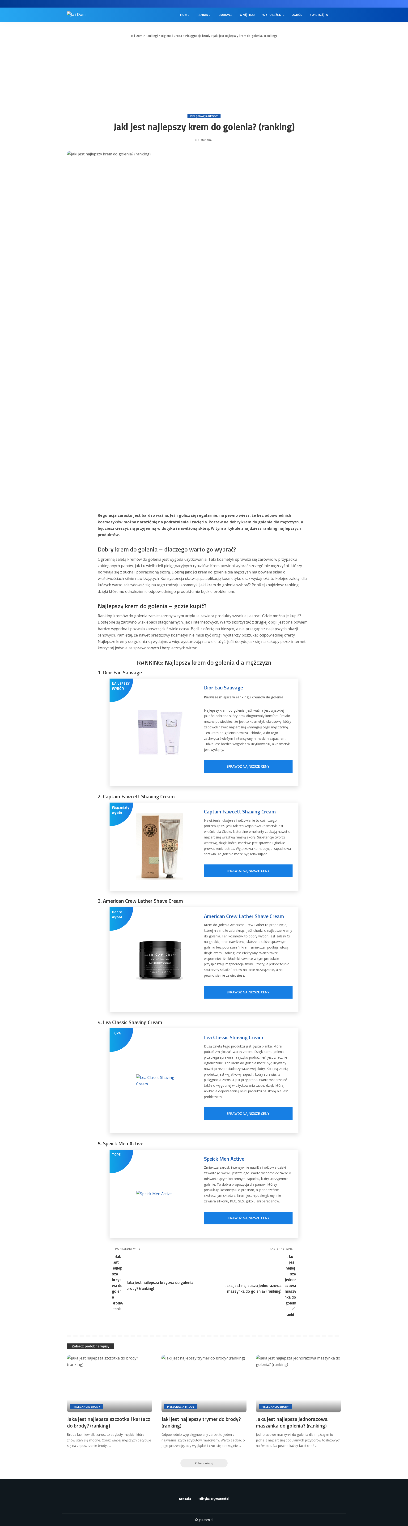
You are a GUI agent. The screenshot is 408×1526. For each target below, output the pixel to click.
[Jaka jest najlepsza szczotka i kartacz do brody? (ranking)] (109, 1383)
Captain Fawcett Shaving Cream (240, 812)
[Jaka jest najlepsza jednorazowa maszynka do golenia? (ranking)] (298, 1383)
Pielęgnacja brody (204, 116)
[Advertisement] (204, 76)
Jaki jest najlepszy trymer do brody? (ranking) (201, 1422)
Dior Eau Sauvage (223, 688)
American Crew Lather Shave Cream (244, 916)
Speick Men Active (224, 1159)
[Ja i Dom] (76, 14)
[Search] (338, 15)
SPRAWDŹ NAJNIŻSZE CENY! (248, 766)
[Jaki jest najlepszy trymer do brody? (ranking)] (204, 1383)
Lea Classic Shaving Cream (233, 1037)
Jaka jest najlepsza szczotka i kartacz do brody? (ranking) (108, 1422)
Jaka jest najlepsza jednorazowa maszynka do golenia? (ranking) (292, 1422)
